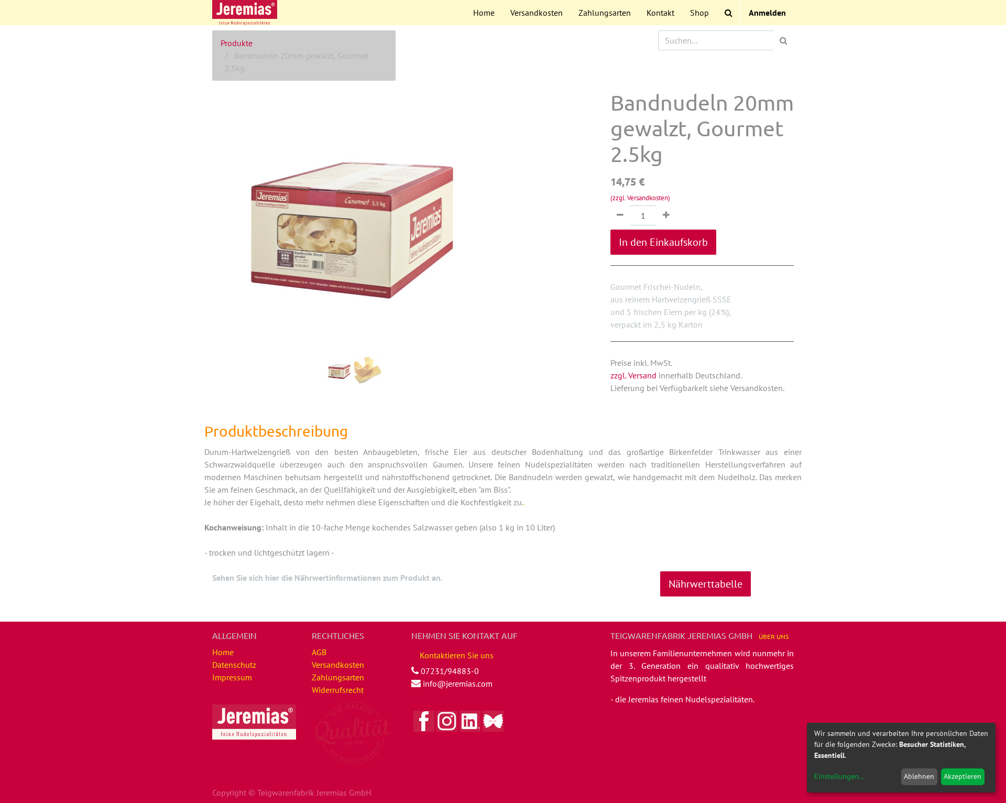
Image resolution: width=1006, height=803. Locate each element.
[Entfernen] (620, 215)
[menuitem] (483, 12)
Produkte (237, 43)
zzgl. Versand (633, 375)
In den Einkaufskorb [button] (663, 242)
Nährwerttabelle (705, 584)
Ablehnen (919, 776)
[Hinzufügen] (666, 215)
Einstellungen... (839, 776)
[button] (233, 194)
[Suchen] (783, 40)
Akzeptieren (962, 776)
